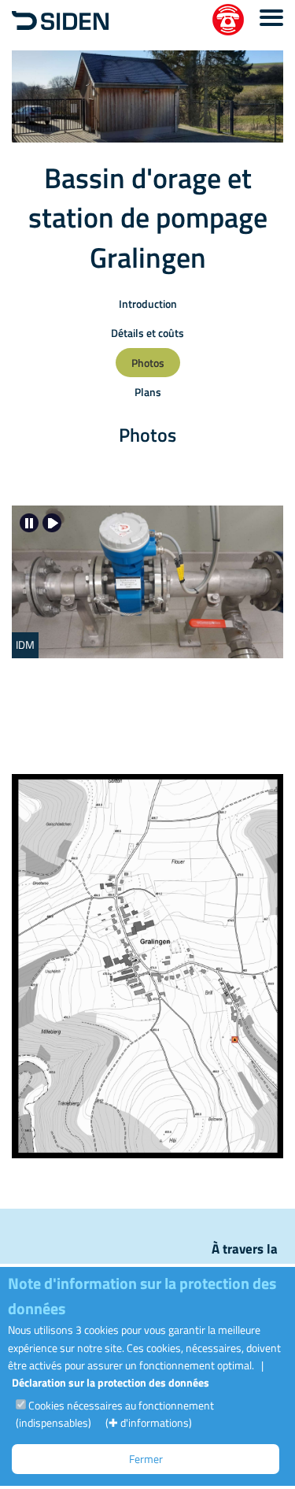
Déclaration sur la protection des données (110, 1382)
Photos (147, 362)
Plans (148, 391)
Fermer (146, 1458)
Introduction (148, 303)
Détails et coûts (147, 332)
